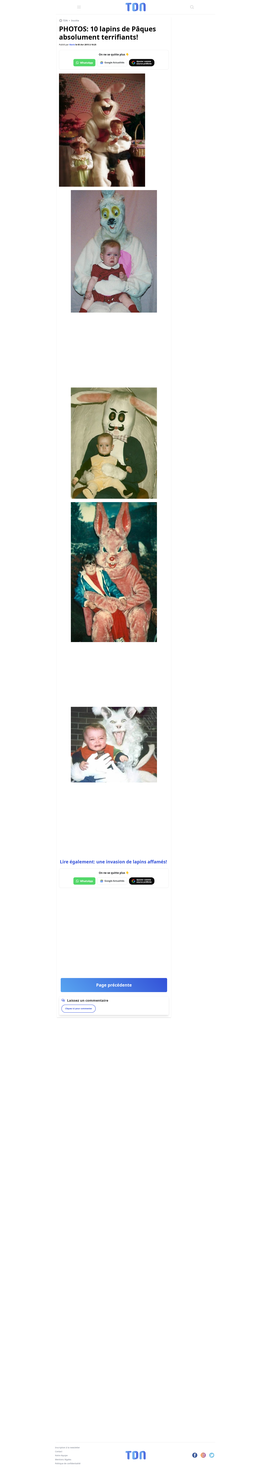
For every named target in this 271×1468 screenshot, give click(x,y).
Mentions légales (63, 1459)
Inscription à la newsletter (67, 1447)
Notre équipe (61, 1455)
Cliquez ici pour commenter (78, 1008)
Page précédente (114, 985)
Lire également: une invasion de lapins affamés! (114, 862)
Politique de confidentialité (67, 1463)
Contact (58, 1451)
